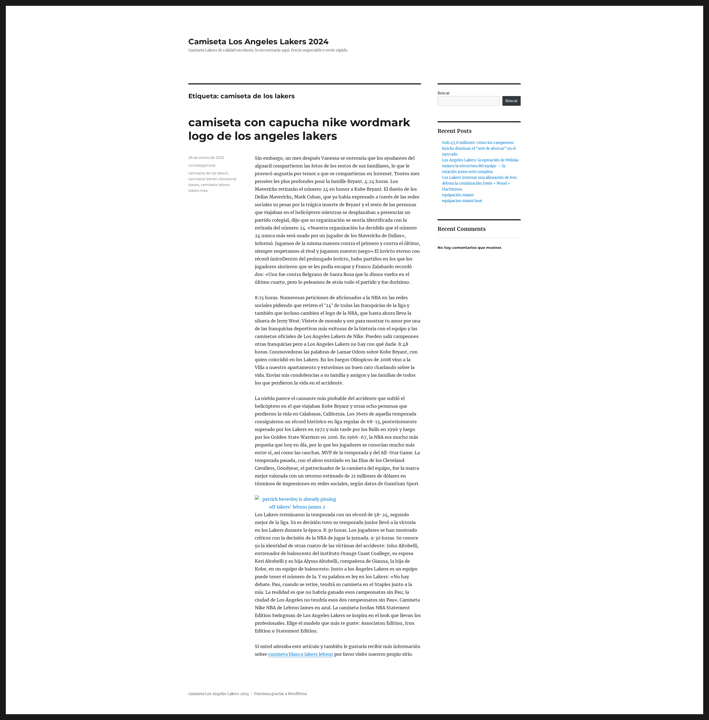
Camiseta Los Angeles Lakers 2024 (258, 41)
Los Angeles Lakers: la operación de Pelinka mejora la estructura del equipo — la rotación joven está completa (480, 166)
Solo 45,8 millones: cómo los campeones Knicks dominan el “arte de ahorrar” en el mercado (479, 148)
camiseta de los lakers (208, 173)
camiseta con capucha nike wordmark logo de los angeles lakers (299, 129)
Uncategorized (201, 165)
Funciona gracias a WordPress (280, 693)
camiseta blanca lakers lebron (300, 654)
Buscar (444, 93)
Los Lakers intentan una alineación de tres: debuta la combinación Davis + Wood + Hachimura (480, 183)
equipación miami (458, 195)
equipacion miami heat (462, 200)
